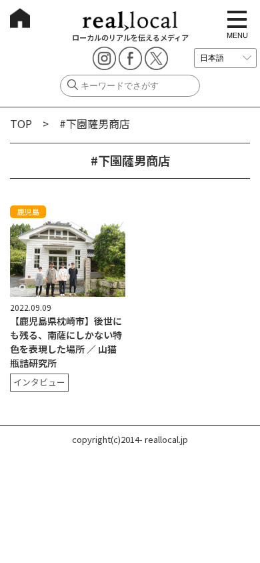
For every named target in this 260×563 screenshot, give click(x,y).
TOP (21, 123)
